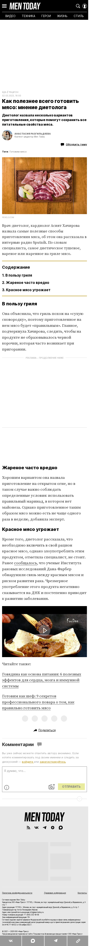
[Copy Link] (78, 941)
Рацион (13, 92)
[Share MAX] (33, 941)
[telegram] (45, 828)
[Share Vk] (11, 941)
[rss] (28, 828)
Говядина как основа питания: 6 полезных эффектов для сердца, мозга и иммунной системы (41, 680)
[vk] (36, 828)
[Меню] (4, 6)
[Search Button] (78, 6)
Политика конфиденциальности (17, 893)
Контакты (82, 893)
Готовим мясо (18, 151)
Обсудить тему (76, 144)
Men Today (25, 6)
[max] (61, 828)
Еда (4, 92)
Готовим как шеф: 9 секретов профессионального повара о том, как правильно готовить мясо (38, 702)
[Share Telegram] (55, 941)
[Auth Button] (84, 6)
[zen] (53, 828)
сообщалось (25, 563)
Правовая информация (55, 893)
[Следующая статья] (44, 798)
